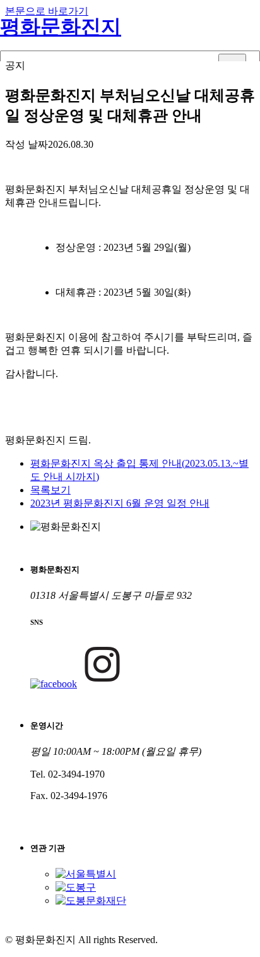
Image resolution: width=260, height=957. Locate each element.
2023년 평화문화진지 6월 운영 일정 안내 (120, 503)
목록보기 (50, 490)
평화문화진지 (60, 26)
